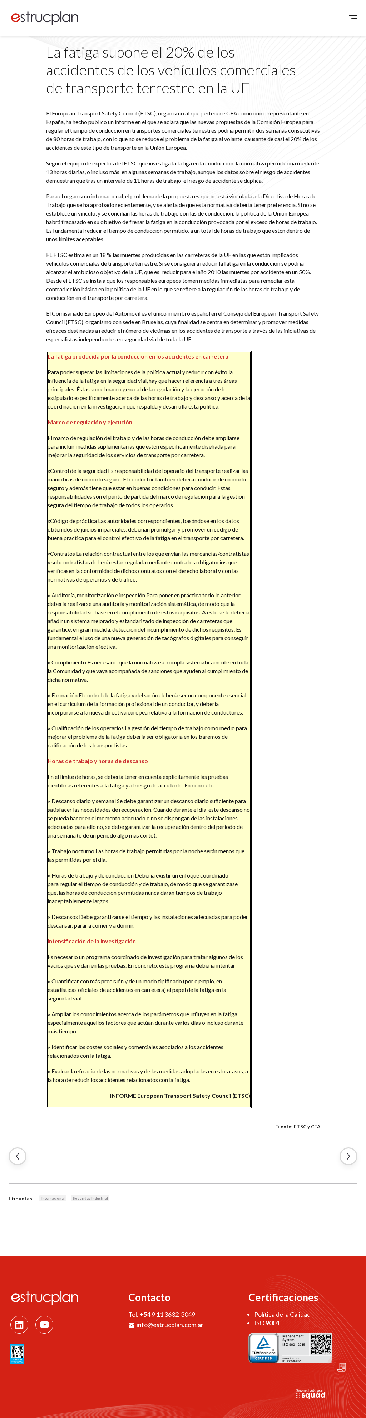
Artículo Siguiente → (348, 1156)
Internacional (53, 1198)
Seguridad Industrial (90, 1198)
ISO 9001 (267, 1323)
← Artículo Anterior (17, 1156)
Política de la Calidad (282, 1314)
